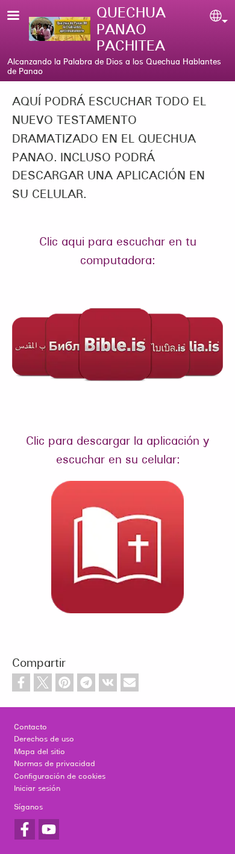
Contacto (30, 727)
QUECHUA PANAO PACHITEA (131, 29)
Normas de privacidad (54, 763)
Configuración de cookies (59, 776)
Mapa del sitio (39, 751)
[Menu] (20, 16)
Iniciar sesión (37, 788)
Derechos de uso (44, 739)
